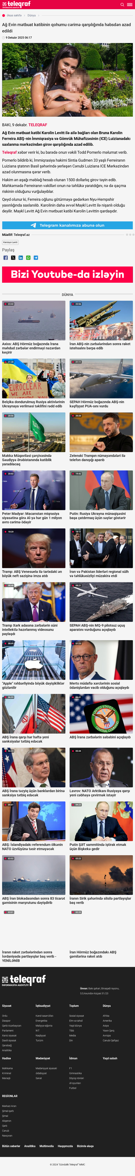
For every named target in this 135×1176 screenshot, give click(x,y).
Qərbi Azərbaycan (11, 1025)
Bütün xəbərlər (11, 1146)
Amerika (107, 1020)
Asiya (106, 1025)
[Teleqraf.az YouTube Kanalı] (67, 274)
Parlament (8, 1030)
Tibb (71, 1030)
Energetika (41, 1020)
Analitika (7, 1050)
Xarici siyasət (9, 1035)
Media (72, 1035)
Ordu (4, 1015)
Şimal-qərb (8, 1111)
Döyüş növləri (76, 1078)
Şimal (5, 1115)
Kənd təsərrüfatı (44, 1015)
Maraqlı (6, 1078)
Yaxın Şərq (108, 1030)
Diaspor (6, 1020)
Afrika (106, 1015)
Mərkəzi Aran (9, 1106)
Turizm (39, 1040)
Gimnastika (75, 1073)
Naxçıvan (7, 1135)
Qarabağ (7, 1045)
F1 (70, 1068)
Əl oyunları (75, 1083)
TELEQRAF (37, 125)
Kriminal (6, 1073)
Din (71, 1040)
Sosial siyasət (76, 1015)
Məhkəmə (7, 1068)
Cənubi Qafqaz (111, 1040)
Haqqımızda (65, 1146)
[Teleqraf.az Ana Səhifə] (17, 4)
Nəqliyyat (41, 1035)
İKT (37, 1030)
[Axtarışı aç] (122, 5)
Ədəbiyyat (41, 1073)
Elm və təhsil (76, 1020)
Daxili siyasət (9, 1040)
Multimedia (47, 1146)
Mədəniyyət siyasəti (46, 1068)
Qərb (4, 1125)
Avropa (107, 1035)
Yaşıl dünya (75, 1025)
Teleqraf (9, 152)
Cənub (5, 1130)
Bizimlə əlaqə (85, 1146)
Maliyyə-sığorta (44, 1025)
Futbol (72, 1088)
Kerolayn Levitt (10, 242)
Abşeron (6, 1120)
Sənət (39, 1078)
